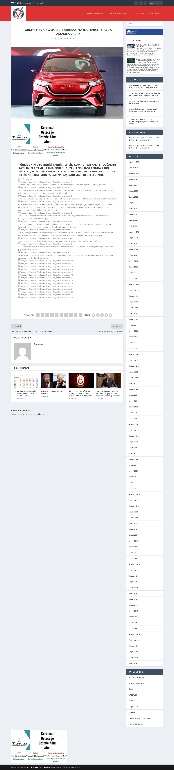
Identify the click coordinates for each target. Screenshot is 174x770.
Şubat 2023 (133, 319)
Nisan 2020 (133, 517)
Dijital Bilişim (32, 767)
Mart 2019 (133, 593)
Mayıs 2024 (133, 238)
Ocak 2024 (133, 255)
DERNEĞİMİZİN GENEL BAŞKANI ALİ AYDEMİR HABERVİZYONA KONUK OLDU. (143, 111)
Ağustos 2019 (134, 564)
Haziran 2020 (134, 506)
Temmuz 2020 (134, 500)
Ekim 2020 (133, 483)
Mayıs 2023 (133, 302)
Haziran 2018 (134, 646)
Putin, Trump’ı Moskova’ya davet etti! (53, 392)
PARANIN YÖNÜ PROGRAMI (139, 718)
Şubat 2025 (133, 214)
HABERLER (66, 38)
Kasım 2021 (133, 407)
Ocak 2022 (133, 395)
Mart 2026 (133, 185)
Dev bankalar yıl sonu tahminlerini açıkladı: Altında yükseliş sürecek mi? (144, 86)
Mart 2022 (133, 383)
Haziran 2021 (134, 436)
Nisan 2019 (133, 587)
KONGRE (132, 701)
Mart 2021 (133, 453)
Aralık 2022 (133, 331)
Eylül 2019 (133, 558)
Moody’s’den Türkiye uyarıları (33, 3)
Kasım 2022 (133, 337)
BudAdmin (39, 344)
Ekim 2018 (133, 622)
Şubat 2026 (133, 191)
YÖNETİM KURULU (95, 14)
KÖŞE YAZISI (133, 706)
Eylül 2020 (133, 488)
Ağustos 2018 (134, 634)
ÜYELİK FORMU (138, 14)
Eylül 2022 (133, 348)
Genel (131, 689)
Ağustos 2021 (134, 424)
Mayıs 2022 (133, 372)
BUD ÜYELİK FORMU (136, 677)
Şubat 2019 (133, 599)
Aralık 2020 (133, 471)
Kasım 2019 (133, 547)
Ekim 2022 (133, 343)
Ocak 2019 (133, 605)
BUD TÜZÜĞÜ (155, 14)
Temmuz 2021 (134, 430)
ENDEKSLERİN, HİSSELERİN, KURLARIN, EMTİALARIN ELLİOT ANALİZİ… (25, 393)
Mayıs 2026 (133, 179)
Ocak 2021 (133, 465)
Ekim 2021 (133, 412)
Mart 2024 (133, 243)
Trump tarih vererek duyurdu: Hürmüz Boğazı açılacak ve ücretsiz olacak (143, 121)
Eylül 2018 (133, 628)
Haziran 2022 (134, 366)
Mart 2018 (133, 663)
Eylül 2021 (133, 418)
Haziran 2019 (134, 576)
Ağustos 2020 (134, 494)
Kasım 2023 (133, 267)
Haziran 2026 (134, 173)
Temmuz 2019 (134, 570)
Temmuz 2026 (134, 168)
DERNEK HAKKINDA (136, 683)
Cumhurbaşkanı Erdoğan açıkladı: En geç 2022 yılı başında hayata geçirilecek (108, 393)
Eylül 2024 (133, 226)
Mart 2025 (133, 208)
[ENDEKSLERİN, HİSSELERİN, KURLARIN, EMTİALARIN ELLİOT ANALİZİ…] (26, 380)
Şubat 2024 (133, 249)
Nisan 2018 (133, 657)
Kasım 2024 (133, 220)
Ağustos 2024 (134, 232)
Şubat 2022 (133, 389)
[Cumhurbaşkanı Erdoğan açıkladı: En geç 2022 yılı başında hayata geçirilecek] (108, 380)
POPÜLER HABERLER (137, 724)
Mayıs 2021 (133, 442)
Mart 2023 (133, 313)
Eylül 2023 (133, 278)
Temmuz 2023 (134, 290)
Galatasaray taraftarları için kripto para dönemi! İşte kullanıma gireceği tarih (81, 393)
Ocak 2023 (133, 325)
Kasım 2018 (133, 617)
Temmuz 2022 (134, 360)
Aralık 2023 (133, 261)
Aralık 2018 (133, 611)
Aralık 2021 (133, 401)
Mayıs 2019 (133, 582)
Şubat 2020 (133, 529)
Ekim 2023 (133, 273)
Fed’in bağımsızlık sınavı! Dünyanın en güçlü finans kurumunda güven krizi (144, 94)
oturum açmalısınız (36, 414)
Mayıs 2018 (133, 652)
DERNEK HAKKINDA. (118, 14)
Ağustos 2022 (134, 354)
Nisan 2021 (133, 447)
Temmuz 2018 (134, 640)
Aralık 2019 (133, 541)
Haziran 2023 (134, 296)
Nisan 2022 (133, 378)
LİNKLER (132, 712)
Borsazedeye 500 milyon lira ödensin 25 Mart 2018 (144, 139)
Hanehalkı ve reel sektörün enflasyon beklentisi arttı (144, 102)
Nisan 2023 (133, 307)
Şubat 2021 (133, 459)
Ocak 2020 (133, 535)
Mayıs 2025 (133, 203)
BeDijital (47, 767)
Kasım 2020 (133, 477)
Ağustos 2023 (134, 284)
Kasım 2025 (133, 197)
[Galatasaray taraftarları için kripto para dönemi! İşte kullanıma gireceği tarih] (81, 380)
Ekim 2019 (133, 552)
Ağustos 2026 (134, 162)
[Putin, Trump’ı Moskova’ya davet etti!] (53, 380)
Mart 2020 (133, 523)
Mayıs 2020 (133, 512)
